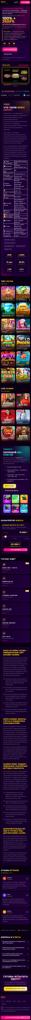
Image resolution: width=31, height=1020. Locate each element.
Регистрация (25, 2)
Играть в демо (9, 486)
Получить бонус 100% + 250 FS (15, 988)
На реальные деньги (11, 490)
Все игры (4, 284)
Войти (16, 2)
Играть (25, 1015)
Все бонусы (8, 54)
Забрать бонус (9, 49)
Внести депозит (15, 549)
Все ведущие (5, 391)
